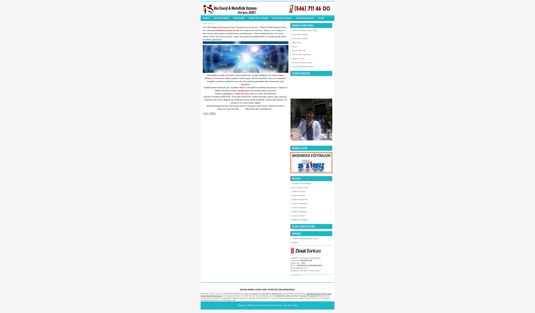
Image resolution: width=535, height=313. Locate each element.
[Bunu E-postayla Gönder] (204, 113)
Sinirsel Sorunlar (298, 191)
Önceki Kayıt (282, 125)
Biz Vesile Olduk (291, 305)
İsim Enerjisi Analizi (300, 38)
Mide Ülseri (296, 43)
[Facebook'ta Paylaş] (212, 113)
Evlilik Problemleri (299, 212)
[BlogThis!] (206, 113)
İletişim (242, 109)
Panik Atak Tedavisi (300, 34)
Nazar (294, 47)
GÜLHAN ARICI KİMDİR (221, 18)
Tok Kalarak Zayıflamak (301, 54)
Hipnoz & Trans (298, 59)
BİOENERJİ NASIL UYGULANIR (258, 18)
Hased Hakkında (299, 50)
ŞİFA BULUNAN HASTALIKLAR (282, 18)
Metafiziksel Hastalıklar (301, 183)
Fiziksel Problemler (300, 199)
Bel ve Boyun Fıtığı (300, 188)
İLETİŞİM (321, 18)
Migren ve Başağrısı (300, 220)
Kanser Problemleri (299, 204)
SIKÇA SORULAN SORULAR (305, 18)
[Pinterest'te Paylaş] (214, 113)
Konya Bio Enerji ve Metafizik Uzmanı (267, 305)
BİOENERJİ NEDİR (238, 18)
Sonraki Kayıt (209, 125)
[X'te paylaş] (209, 113)
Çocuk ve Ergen (298, 216)
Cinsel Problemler (299, 208)
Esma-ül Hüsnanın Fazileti (302, 67)
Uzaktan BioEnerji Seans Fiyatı (305, 30)
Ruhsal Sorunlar (298, 195)
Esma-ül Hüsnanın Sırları (302, 63)
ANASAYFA (206, 18)
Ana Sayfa (246, 125)
